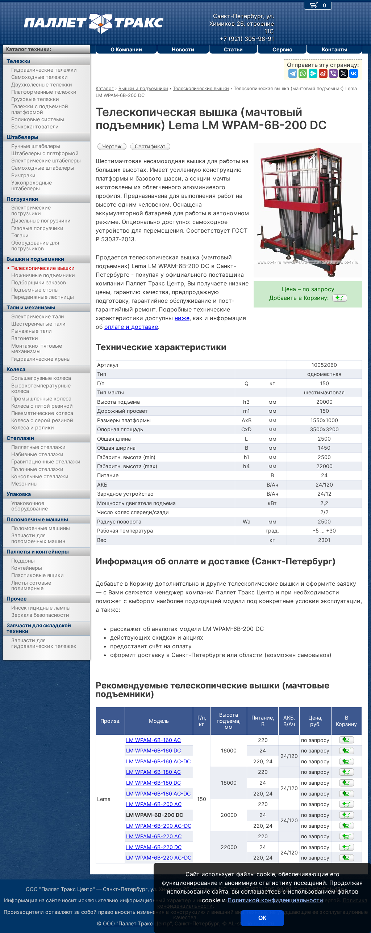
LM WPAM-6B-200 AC (154, 804)
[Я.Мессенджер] (313, 73)
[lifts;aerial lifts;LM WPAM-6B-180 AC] (346, 772)
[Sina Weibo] (323, 73)
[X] (343, 73)
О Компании (126, 49)
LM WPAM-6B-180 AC (153, 772)
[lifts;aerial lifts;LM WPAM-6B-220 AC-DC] (346, 857)
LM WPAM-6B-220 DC (154, 847)
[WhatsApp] (303, 73)
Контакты (334, 49)
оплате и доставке (131, 326)
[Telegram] (292, 73)
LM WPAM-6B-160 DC (153, 750)
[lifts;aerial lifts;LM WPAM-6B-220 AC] (346, 836)
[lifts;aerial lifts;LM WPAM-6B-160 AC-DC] (346, 761)
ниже (182, 318)
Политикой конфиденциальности (275, 900)
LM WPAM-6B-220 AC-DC (158, 857)
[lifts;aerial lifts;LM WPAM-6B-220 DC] (346, 847)
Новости (183, 49)
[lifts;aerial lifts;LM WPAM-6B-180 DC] (346, 782)
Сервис (282, 49)
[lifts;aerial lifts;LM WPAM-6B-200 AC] (346, 804)
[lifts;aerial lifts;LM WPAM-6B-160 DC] (346, 750)
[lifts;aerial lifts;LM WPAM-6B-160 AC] (346, 739)
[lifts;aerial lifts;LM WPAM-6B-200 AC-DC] (346, 825)
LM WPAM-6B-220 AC (154, 836)
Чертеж (112, 146)
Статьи (233, 49)
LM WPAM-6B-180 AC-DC (158, 793)
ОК (262, 918)
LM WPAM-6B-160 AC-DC (158, 761)
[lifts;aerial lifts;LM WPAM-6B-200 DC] (339, 298)
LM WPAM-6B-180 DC (153, 783)
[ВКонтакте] (353, 73)
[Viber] (333, 73)
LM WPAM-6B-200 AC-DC (158, 826)
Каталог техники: (28, 49)
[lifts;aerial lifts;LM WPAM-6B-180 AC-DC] (346, 793)
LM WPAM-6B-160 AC (153, 740)
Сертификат (150, 146)
